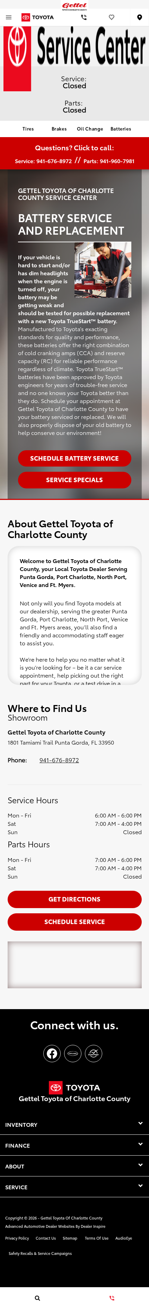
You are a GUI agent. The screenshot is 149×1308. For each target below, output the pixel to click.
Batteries (121, 128)
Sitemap (70, 1238)
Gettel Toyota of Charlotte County (71, 1218)
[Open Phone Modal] (83, 17)
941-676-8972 (59, 759)
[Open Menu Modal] (8, 17)
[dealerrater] (93, 1053)
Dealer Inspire (93, 1226)
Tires (28, 128)
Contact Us (46, 1238)
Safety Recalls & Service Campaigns (40, 1253)
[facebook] (52, 1053)
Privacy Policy (17, 1238)
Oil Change (90, 128)
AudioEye (123, 1238)
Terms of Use (96, 1238)
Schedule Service (74, 921)
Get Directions (74, 898)
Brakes (59, 128)
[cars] (72, 1053)
